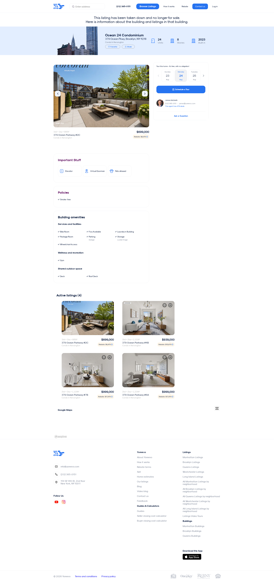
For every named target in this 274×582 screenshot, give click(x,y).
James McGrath (171, 100)
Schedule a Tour (182, 89)
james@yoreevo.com (187, 103)
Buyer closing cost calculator (152, 520)
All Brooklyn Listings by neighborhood (194, 490)
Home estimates (145, 476)
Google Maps (65, 409)
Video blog (142, 491)
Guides (140, 511)
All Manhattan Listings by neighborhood (196, 482)
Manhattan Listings (193, 457)
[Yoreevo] (59, 455)
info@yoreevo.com (70, 466)
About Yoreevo (144, 457)
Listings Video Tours (193, 516)
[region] (137, 422)
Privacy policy (108, 576)
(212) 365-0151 (123, 6)
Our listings (142, 481)
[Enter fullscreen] (217, 408)
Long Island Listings (193, 476)
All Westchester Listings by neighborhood (196, 502)
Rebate (185, 6)
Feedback (142, 501)
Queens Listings (191, 467)
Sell (139, 472)
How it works (169, 6)
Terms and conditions (86, 576)
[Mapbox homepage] (60, 436)
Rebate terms (144, 467)
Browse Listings (148, 6)
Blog (139, 486)
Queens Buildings (192, 536)
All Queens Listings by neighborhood (201, 496)
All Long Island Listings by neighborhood (196, 509)
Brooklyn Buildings (192, 531)
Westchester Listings (193, 472)
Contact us (200, 6)
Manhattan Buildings (193, 526)
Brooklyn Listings (191, 462)
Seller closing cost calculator (152, 516)
